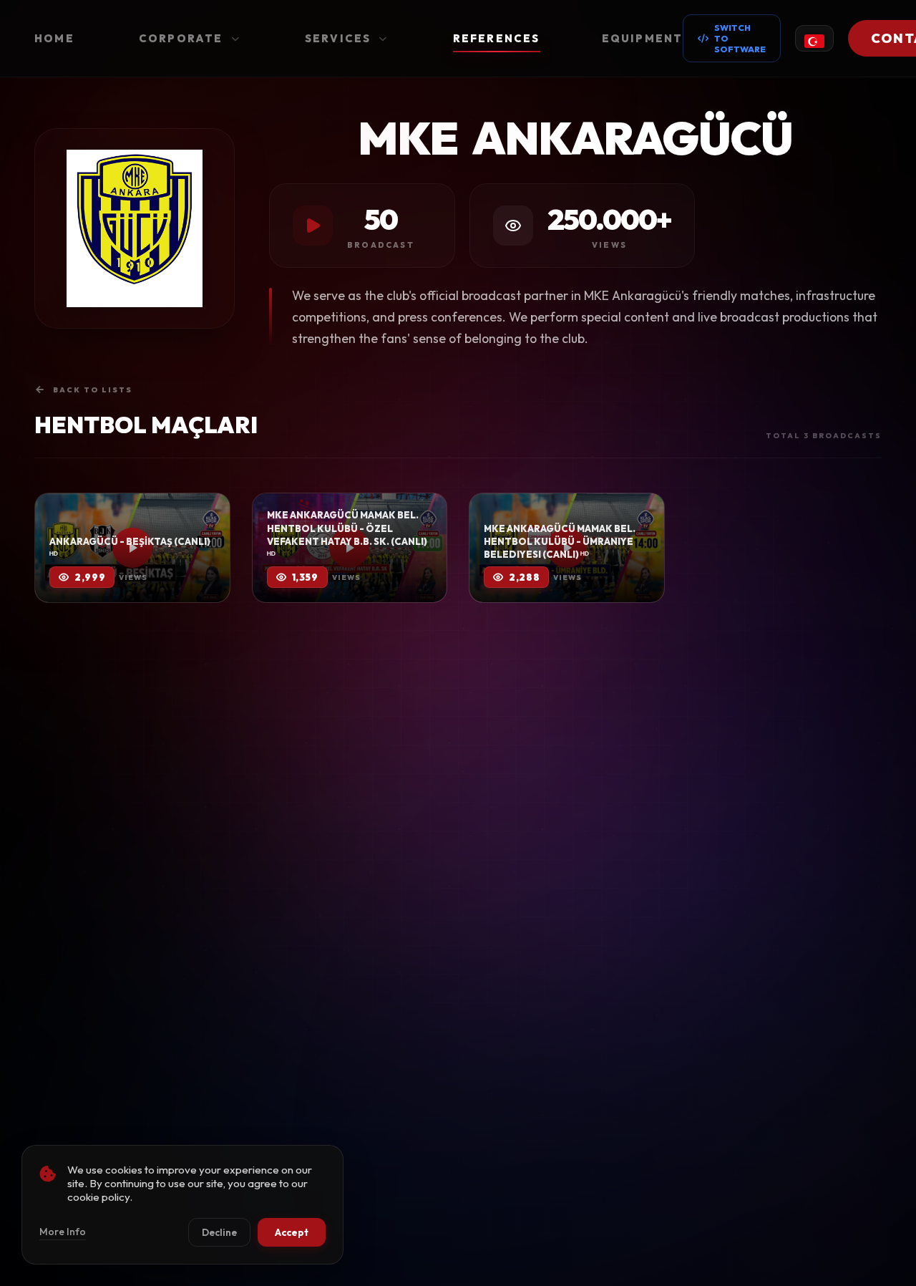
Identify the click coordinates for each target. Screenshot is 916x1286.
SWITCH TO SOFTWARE (740, 38)
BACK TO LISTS (92, 390)
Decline (219, 1232)
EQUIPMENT (642, 38)
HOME (54, 38)
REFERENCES (496, 38)
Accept (291, 1232)
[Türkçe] (814, 38)
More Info (62, 1231)
